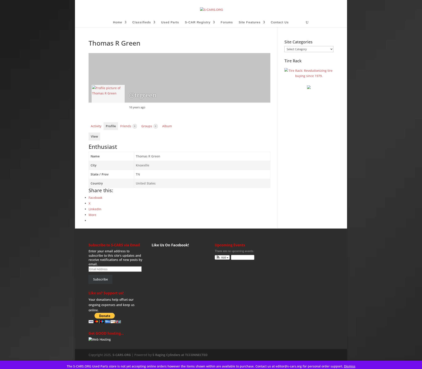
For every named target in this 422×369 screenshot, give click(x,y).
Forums (227, 22)
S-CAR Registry (198, 22)
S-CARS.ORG (122, 355)
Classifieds (141, 22)
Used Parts (170, 22)
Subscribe (100, 279)
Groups (148, 126)
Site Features (250, 22)
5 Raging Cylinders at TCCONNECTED (180, 355)
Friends (127, 126)
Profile (111, 126)
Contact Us (280, 22)
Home (117, 22)
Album (167, 126)
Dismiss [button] (349, 366)
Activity (96, 126)
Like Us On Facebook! (170, 245)
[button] (222, 257)
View (94, 136)
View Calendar (241, 257)
